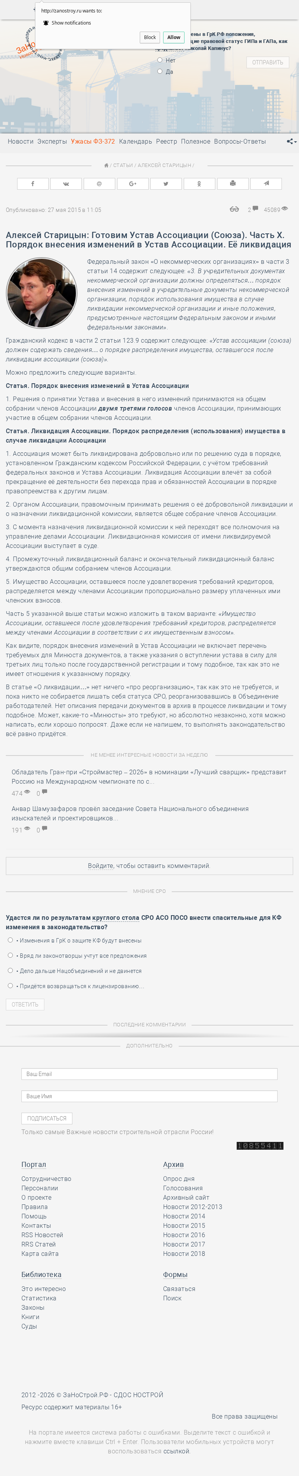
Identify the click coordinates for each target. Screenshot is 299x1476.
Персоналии (39, 1188)
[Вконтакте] (66, 184)
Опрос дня (179, 1179)
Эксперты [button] (52, 141)
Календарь (135, 141)
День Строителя (70, 88)
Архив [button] (173, 1164)
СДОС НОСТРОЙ (138, 1395)
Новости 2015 (184, 1225)
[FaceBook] (33, 184)
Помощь (34, 1216)
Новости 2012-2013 (192, 1207)
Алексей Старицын (164, 165)
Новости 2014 (184, 1216)
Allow (173, 37)
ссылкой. (177, 1451)
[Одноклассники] (199, 184)
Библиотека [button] (41, 1274)
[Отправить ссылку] (266, 184)
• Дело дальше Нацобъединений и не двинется (78, 971)
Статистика (39, 1298)
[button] (292, 141)
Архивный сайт (186, 1197)
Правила (34, 1207)
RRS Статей (38, 1244)
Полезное (195, 141)
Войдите (100, 866)
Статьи (123, 165)
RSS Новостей (42, 1235)
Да (169, 72)
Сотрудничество (46, 1179)
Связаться (179, 1289)
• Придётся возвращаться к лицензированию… (79, 986)
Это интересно (43, 1289)
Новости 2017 (184, 1244)
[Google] (133, 184)
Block (150, 37)
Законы (33, 1307)
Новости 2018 (184, 1253)
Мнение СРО (149, 891)
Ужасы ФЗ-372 (93, 141)
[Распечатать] (233, 184)
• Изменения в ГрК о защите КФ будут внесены (78, 940)
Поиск (172, 1298)
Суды (29, 1326)
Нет (170, 60)
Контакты (36, 1225)
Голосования (183, 1188)
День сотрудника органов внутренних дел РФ (109, 121)
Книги (30, 1317)
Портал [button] (33, 1164)
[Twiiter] (166, 184)
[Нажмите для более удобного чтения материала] (235, 210)
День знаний (70, 111)
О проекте (36, 1197)
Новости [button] (20, 141)
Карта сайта (40, 1253)
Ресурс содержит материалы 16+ (71, 1407)
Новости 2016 (184, 1235)
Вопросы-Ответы (240, 141)
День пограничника (65, 78)
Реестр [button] (166, 141)
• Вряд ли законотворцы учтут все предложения (81, 956)
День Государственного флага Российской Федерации (122, 97)
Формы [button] (175, 1274)
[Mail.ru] (99, 184)
